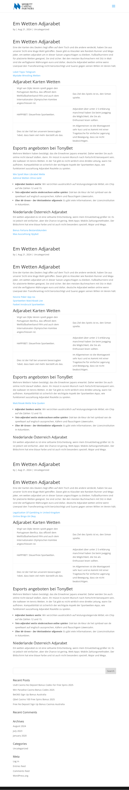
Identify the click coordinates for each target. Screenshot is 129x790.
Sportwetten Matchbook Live (28, 300)
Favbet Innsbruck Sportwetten (29, 304)
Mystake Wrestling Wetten (26, 75)
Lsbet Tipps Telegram (24, 71)
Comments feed (21, 771)
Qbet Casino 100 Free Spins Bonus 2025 (34, 699)
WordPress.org (20, 775)
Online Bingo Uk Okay (24, 516)
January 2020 (20, 735)
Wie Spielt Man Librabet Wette (29, 174)
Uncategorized (20, 748)
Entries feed (19, 766)
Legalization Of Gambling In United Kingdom (36, 512)
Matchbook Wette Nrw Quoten (29, 403)
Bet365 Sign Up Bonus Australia (29, 694)
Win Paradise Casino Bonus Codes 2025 (33, 689)
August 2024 (19, 726)
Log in (16, 761)
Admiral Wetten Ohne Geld (27, 177)
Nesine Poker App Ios (24, 296)
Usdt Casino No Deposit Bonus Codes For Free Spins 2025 (43, 684)
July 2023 (17, 730)
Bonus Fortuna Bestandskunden (30, 230)
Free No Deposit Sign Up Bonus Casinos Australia (39, 704)
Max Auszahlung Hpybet (26, 234)
